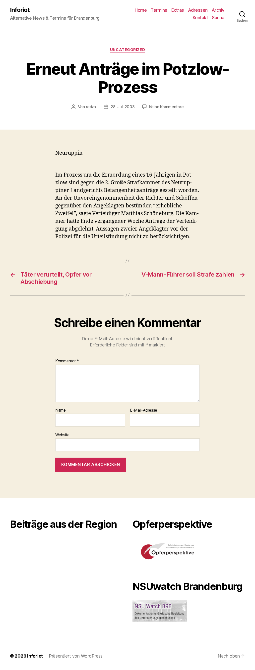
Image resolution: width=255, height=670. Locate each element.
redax (91, 106)
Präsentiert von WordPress (76, 656)
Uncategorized (127, 50)
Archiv (218, 10)
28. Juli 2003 (123, 106)
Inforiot (20, 10)
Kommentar (67, 361)
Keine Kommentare (166, 106)
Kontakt (200, 17)
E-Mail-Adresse (143, 410)
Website (62, 434)
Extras (177, 10)
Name (60, 410)
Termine (159, 10)
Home (141, 10)
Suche (218, 17)
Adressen (198, 10)
